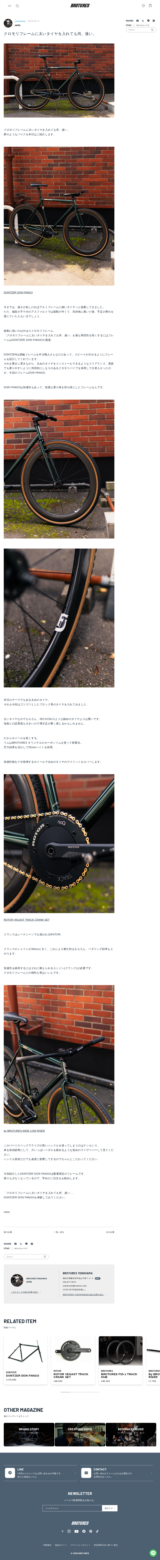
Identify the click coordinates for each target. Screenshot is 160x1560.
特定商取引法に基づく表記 (106, 1545)
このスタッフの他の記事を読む (24, 1292)
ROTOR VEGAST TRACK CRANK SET (27, 919)
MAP (98, 1278)
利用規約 (47, 1545)
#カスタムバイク (21, 1248)
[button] (9, 6)
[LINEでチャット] (153, 1553)
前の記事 (8, 1232)
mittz (17, 25)
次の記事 (110, 1232)
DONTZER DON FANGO (18, 292)
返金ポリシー (61, 1545)
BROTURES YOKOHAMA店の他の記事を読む (83, 1295)
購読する (109, 1508)
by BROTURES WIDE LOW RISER (24, 1130)
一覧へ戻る (59, 1232)
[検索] (44, 1256)
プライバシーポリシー (80, 1545)
